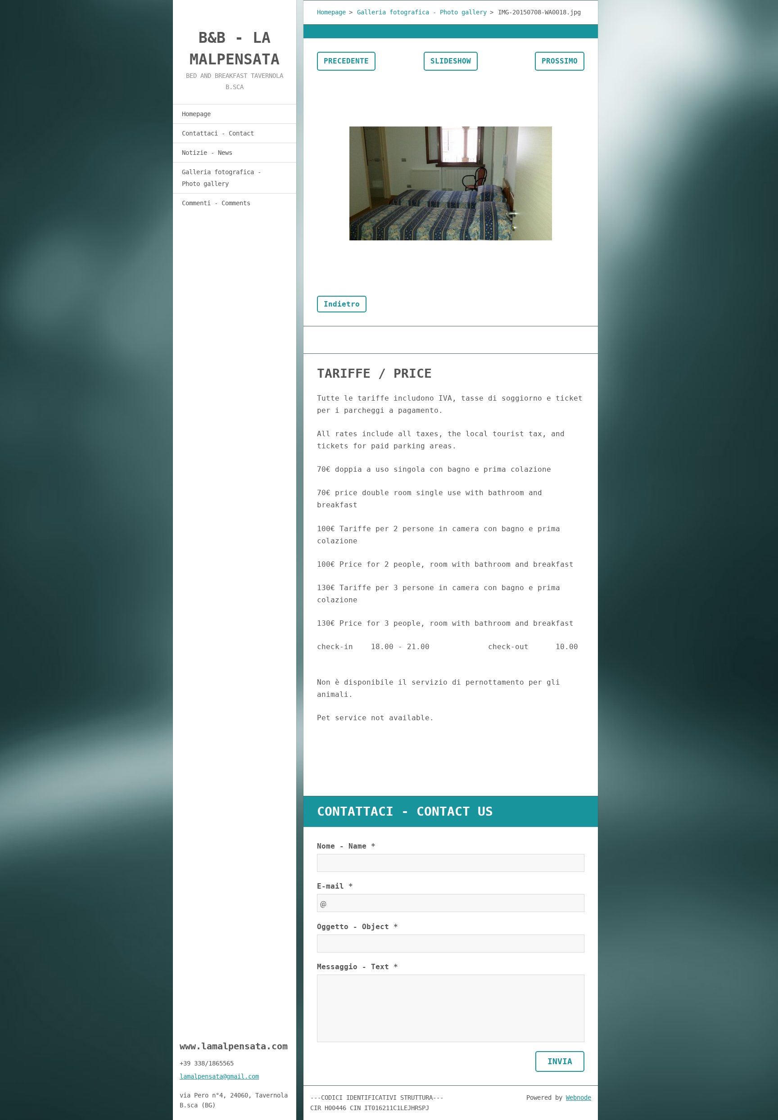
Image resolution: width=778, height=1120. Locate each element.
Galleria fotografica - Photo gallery (221, 177)
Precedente (346, 61)
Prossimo (560, 61)
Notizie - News (207, 152)
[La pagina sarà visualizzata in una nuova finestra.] (450, 183)
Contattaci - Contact (218, 133)
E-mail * (335, 886)
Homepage (196, 113)
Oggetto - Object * (357, 926)
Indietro (342, 304)
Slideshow (450, 61)
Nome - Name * (346, 846)
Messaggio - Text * (357, 966)
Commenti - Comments (216, 203)
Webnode (578, 1097)
